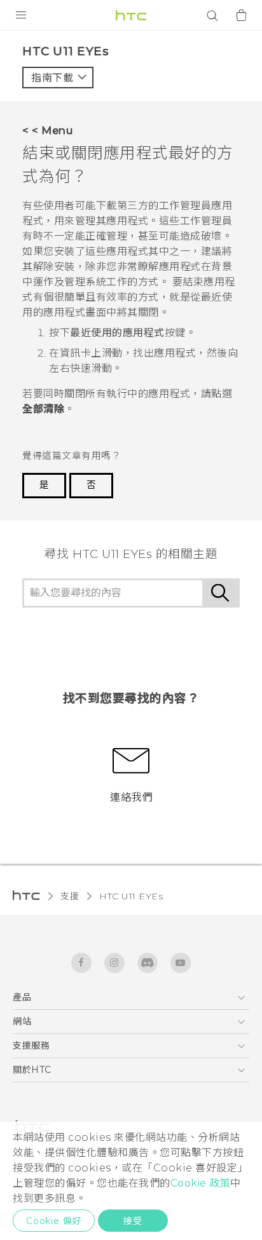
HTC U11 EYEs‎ (131, 896)
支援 (69, 896)
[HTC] (131, 15)
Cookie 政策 (200, 1183)
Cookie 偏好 (53, 1221)
